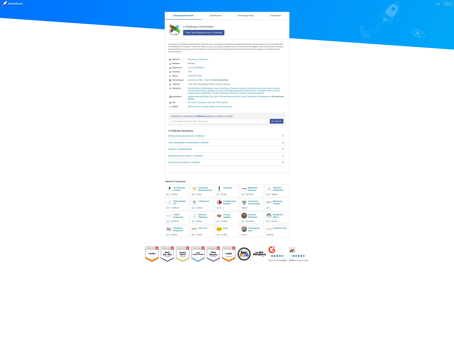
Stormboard (252, 96)
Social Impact (224, 88)
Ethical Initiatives (194, 88)
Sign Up (448, 4)
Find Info (278, 121)
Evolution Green (280, 228)
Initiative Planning (272, 88)
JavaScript (192, 80)
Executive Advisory (238, 88)
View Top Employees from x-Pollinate (204, 32)
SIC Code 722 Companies (218, 102)
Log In (438, 4)
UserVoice (237, 96)
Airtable (191, 96)
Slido (216, 96)
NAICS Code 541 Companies (221, 107)
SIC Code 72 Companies (197, 102)
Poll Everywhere (225, 96)
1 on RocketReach (197, 68)
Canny (244, 96)
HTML (200, 80)
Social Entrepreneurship (256, 88)
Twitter (206, 80)
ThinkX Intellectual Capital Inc (178, 217)
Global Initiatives (250, 91)
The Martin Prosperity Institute (178, 230)
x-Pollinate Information (198, 26)
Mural (206, 96)
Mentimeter (199, 96)
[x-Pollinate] (174, 29)
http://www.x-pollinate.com (198, 59)
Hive (211, 96)
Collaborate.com (264, 96)
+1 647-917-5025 (194, 76)
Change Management (255, 93)
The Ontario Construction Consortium (254, 203)
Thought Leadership (220, 93)
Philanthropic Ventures (237, 93)
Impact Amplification (203, 93)
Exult (225, 228)
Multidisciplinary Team (209, 88)
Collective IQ (203, 201)
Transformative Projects (197, 91)
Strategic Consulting (215, 91)
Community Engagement (233, 91)
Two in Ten (202, 228)
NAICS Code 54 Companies (198, 107)
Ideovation (227, 188)
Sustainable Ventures (265, 91)
